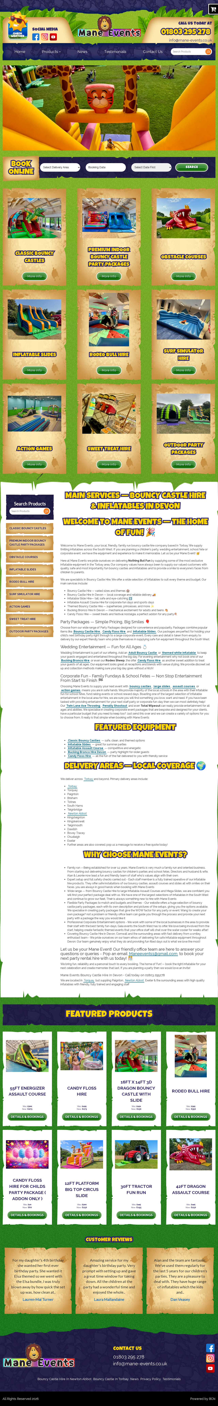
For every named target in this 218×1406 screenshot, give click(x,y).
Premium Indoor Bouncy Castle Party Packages (27, 542)
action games (70, 690)
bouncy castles (140, 686)
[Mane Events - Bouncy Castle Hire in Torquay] (109, 26)
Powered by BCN (202, 1399)
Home (19, 51)
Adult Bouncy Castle (143, 652)
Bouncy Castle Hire (87, 631)
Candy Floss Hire (114, 631)
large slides (162, 686)
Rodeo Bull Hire (21, 581)
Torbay (88, 779)
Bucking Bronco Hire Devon (87, 752)
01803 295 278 (185, 32)
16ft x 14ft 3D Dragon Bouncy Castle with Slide (136, 1091)
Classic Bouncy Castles (27, 528)
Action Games (19, 606)
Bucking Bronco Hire (75, 660)
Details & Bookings (27, 1117)
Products (50, 51)
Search (208, 51)
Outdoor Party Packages (28, 631)
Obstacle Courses (23, 557)
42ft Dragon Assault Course (190, 1189)
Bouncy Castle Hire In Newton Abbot (64, 1379)
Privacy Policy (150, 1379)
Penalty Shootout (115, 705)
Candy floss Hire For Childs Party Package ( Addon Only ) (27, 1189)
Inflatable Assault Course (85, 748)
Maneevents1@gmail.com (153, 954)
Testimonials (115, 51)
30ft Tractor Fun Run (136, 1189)
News (82, 51)
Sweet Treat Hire (22, 619)
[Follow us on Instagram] (44, 36)
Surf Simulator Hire (24, 594)
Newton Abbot (77, 813)
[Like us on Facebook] (35, 36)
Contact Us (152, 51)
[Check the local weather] (18, 30)
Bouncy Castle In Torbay (111, 1379)
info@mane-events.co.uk (190, 40)
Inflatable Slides (22, 569)
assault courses (184, 686)
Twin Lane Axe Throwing (83, 705)
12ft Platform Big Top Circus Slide (82, 1189)
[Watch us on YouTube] (53, 36)
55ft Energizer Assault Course (27, 1091)
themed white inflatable (179, 652)
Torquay (89, 980)
